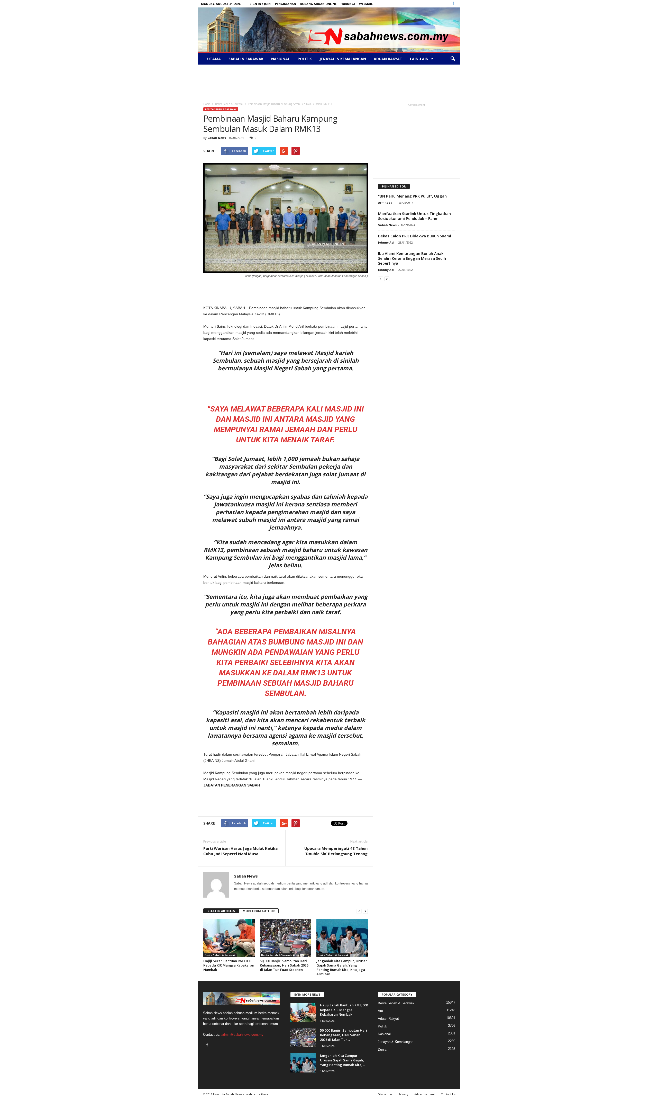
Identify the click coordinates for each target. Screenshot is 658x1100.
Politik (305, 58)
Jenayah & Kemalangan (342, 58)
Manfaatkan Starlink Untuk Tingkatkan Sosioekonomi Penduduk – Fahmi (414, 216)
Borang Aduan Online (318, 4)
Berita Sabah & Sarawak (220, 109)
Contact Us (448, 1094)
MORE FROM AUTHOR (259, 911)
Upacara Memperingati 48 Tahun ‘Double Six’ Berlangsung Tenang (336, 851)
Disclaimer (385, 1094)
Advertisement (424, 1094)
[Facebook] (453, 3)
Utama (214, 58)
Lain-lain (419, 58)
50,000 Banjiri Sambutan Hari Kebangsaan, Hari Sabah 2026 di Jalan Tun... (343, 1035)
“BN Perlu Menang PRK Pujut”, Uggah (412, 196)
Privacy (403, 1094)
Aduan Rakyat (388, 58)
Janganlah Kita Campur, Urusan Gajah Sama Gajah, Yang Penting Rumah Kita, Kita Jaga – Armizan (342, 967)
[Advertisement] (329, 81)
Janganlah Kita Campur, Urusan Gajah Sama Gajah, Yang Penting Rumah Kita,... (342, 1060)
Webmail (366, 4)
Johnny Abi (386, 242)
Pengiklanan (285, 4)
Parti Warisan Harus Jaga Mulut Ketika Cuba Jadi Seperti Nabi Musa (240, 851)
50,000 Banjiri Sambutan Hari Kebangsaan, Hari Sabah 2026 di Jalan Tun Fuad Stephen (284, 965)
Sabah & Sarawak (246, 58)
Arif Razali (386, 202)
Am (380, 1011)
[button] (452, 59)
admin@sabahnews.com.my (242, 1034)
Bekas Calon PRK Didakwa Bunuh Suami (414, 235)
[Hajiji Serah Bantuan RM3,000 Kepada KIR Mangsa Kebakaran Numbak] (229, 938)
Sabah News (216, 138)
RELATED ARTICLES (221, 911)
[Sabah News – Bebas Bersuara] (329, 29)
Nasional (280, 58)
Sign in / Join (260, 4)
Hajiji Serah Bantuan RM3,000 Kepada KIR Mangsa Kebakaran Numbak (228, 965)
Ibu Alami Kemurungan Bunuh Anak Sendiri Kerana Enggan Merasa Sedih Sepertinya (412, 258)
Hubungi (348, 4)
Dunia (382, 1049)
